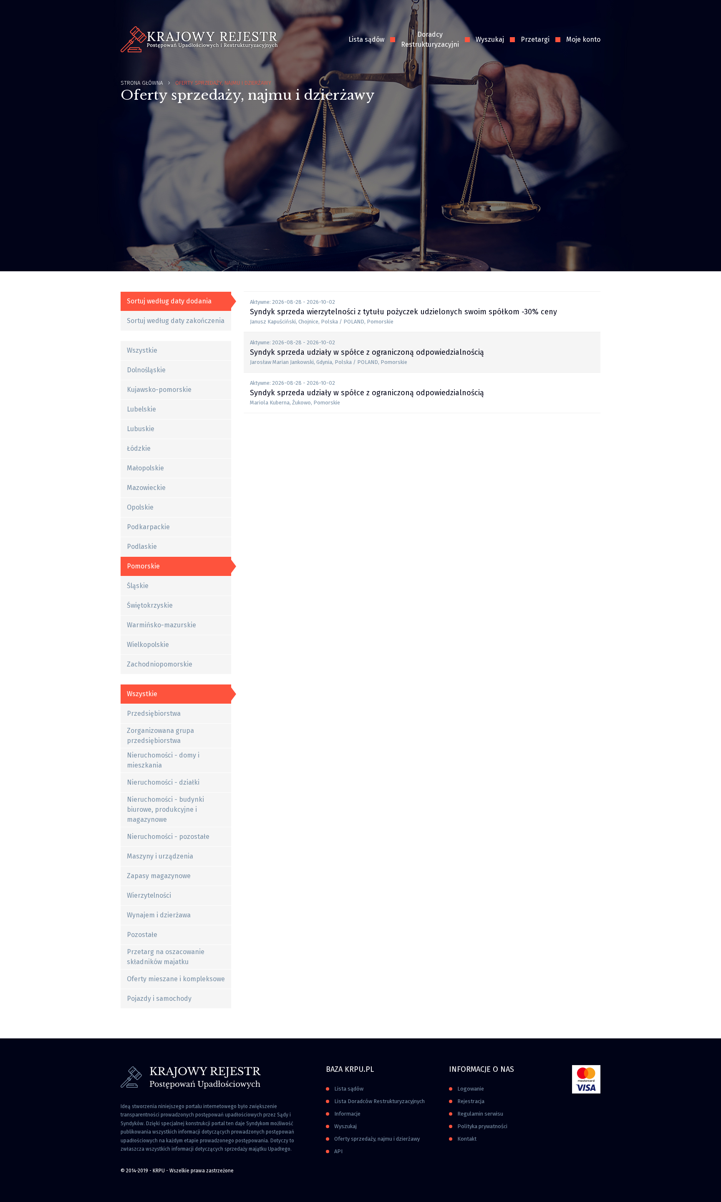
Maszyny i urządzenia (160, 856)
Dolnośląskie (146, 370)
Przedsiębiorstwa (154, 713)
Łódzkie (139, 448)
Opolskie (140, 507)
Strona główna (142, 83)
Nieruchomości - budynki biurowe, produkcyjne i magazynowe (165, 809)
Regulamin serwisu (480, 1114)
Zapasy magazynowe (159, 876)
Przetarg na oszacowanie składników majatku (165, 957)
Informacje (347, 1114)
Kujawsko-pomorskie (159, 390)
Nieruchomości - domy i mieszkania (163, 760)
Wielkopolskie (148, 645)
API (338, 1151)
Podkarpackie (148, 527)
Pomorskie (143, 566)
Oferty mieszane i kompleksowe (176, 979)
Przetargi (535, 39)
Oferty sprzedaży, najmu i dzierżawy (377, 1139)
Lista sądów (366, 39)
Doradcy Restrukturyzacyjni (430, 39)
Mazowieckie (146, 488)
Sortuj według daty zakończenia (175, 321)
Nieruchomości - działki (163, 782)
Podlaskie (142, 546)
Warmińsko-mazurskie (161, 625)
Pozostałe (142, 935)
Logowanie (470, 1089)
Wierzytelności (149, 895)
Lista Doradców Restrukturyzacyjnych (379, 1101)
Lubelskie (141, 409)
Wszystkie (142, 350)
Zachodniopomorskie (159, 664)
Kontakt (466, 1139)
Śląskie (138, 586)
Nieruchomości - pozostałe (168, 837)
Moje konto (583, 39)
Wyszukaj (490, 39)
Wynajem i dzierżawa (159, 915)
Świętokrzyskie (150, 605)
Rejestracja (470, 1101)
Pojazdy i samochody (159, 999)
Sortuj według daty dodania (169, 301)
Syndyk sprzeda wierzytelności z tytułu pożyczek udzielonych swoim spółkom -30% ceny (403, 311)
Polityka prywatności (482, 1126)
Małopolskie (145, 468)
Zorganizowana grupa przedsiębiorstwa (160, 736)
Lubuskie (140, 429)
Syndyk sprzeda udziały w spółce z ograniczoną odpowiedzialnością (367, 352)
